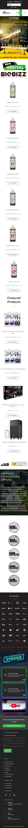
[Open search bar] (25, 12)
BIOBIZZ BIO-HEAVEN (13, 210)
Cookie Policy (8, 776)
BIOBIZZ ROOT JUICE (13, 245)
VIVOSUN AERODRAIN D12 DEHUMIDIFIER (14, 442)
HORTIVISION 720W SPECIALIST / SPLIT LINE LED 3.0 (13, 405)
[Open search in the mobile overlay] (24, 12)
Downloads (7, 770)
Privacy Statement (9, 774)
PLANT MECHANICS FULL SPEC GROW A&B (13, 369)
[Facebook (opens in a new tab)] (12, 7)
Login (10, 1)
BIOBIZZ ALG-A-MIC (13, 102)
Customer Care (8, 761)
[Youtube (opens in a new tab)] (16, 7)
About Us (7, 768)
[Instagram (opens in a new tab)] (14, 7)
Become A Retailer (14, 726)
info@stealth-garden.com (14, 819)
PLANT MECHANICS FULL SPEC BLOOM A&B (13, 332)
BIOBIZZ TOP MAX (14, 281)
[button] (2, 37)
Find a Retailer (8, 785)
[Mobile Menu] (20, 12)
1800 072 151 (17, 1)
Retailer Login (8, 787)
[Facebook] (6, 795)
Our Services (8, 766)
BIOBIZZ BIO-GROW (13, 174)
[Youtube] (14, 795)
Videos (6, 772)
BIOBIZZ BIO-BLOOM (13, 138)
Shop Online (8, 783)
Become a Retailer (9, 763)
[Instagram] (10, 795)
